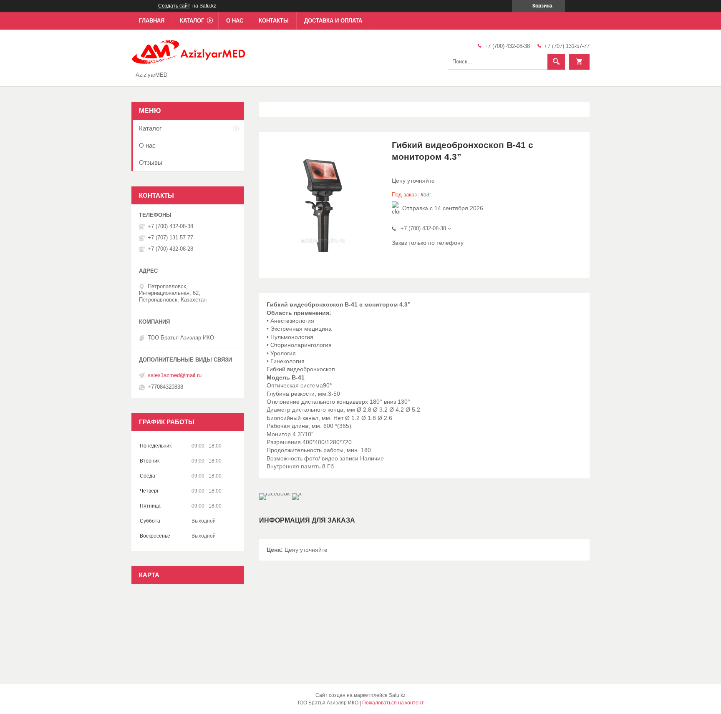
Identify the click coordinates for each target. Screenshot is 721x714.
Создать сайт (174, 6)
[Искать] (556, 62)
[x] (297, 493)
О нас (234, 21)
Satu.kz (397, 695)
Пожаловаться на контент (393, 703)
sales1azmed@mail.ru (175, 375)
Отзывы (150, 162)
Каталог (192, 21)
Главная (151, 21)
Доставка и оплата (333, 21)
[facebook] (274, 493)
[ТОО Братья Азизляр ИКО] (189, 51)
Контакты (274, 21)
